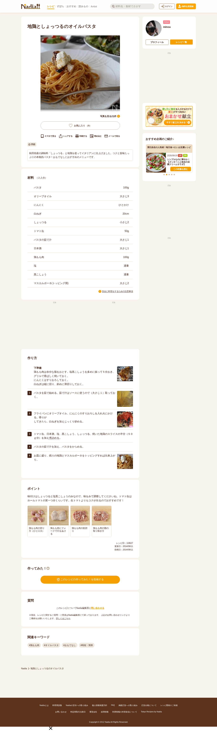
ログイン (169, 6)
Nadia (24, 668)
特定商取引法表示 (78, 712)
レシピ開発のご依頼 (169, 705)
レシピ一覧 (181, 42)
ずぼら (60, 6)
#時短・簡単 (87, 645)
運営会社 (93, 712)
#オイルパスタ (51, 645)
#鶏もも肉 (34, 645)
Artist (94, 6)
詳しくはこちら (63, 618)
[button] (50, 728)
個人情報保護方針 (99, 705)
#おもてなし (69, 645)
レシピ (50, 6)
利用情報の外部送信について (124, 712)
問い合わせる (97, 608)
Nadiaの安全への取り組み (77, 705)
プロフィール (157, 42)
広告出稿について (149, 705)
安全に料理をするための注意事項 (117, 291)
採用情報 (104, 712)
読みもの (83, 6)
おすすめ (71, 6)
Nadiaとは (44, 705)
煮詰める (54, 438)
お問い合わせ (61, 712)
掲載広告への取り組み (128, 705)
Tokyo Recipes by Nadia (151, 712)
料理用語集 (57, 705)
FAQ (113, 705)
